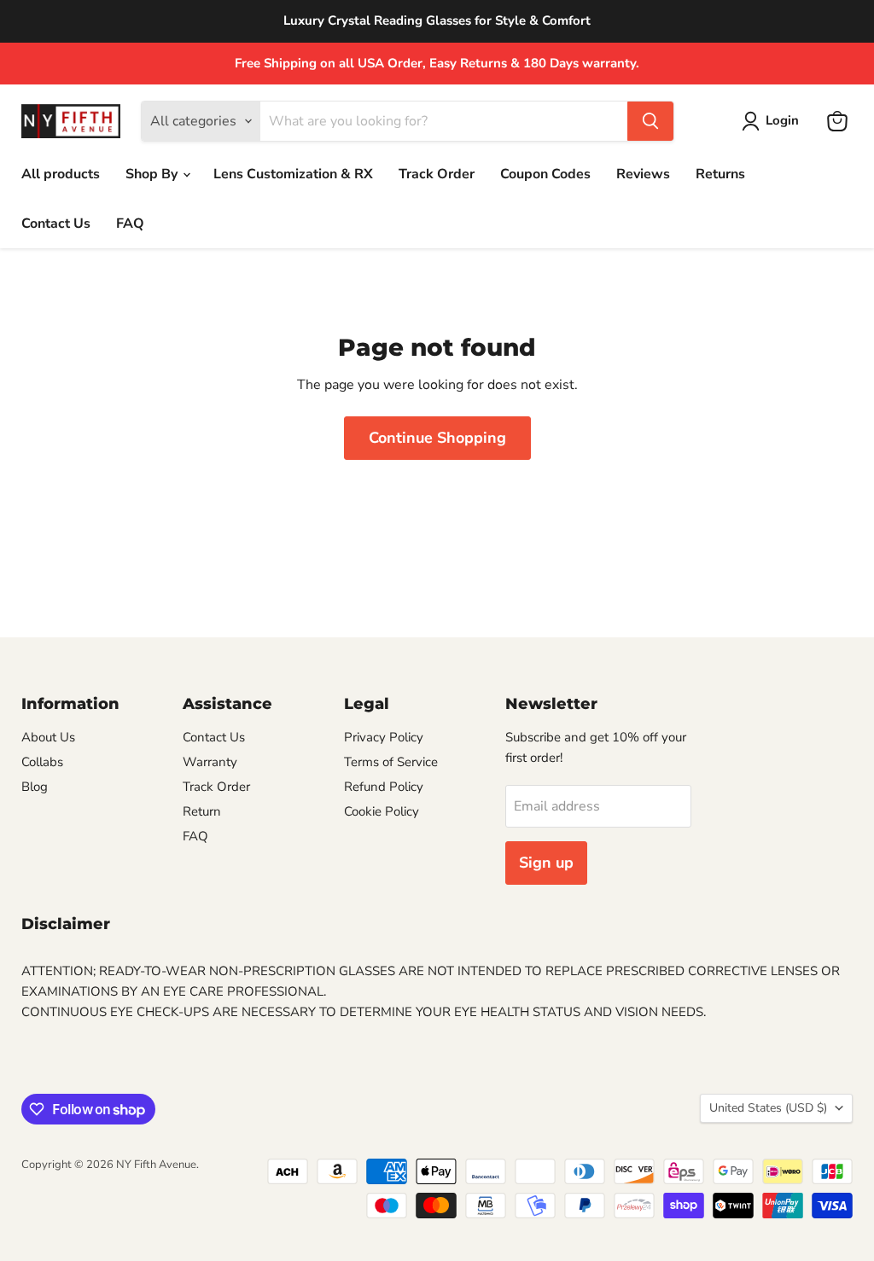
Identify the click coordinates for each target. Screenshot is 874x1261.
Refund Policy (383, 786)
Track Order (437, 174)
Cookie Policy (381, 811)
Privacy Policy (383, 737)
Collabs (42, 761)
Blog (34, 786)
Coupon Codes (545, 174)
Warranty (210, 761)
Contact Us (55, 223)
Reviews (643, 174)
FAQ (130, 223)
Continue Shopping (437, 437)
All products (60, 174)
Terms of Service (391, 761)
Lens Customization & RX (293, 174)
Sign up (546, 862)
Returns (720, 174)
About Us (48, 737)
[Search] (650, 121)
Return (202, 811)
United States (768, 1108)
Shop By (153, 174)
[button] (774, 121)
